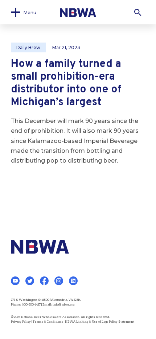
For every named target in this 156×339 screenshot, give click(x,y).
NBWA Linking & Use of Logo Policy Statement (99, 321)
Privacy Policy (21, 321)
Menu (30, 12)
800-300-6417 (31, 304)
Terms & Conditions (48, 321)
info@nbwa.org (63, 304)
